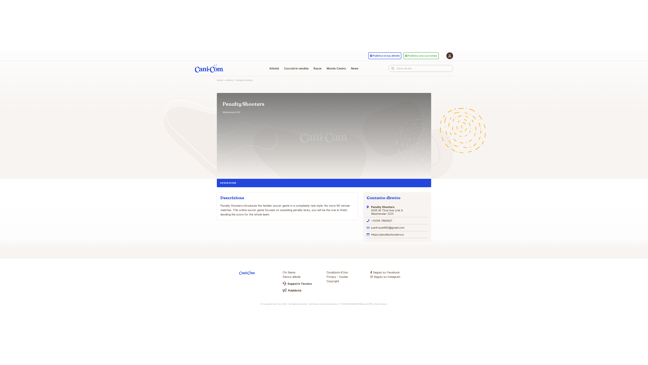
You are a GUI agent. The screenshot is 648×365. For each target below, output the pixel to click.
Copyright (333, 281)
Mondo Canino (336, 68)
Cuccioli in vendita (296, 68)
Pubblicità (294, 290)
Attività (274, 68)
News (354, 68)
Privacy (331, 276)
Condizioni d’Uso (337, 272)
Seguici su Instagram (386, 276)
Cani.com (209, 68)
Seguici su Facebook (386, 272)
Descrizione (228, 183)
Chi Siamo (289, 272)
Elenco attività (291, 276)
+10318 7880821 (381, 220)
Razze (318, 68)
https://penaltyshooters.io (387, 234)
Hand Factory (381, 304)
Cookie (343, 276)
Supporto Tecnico (299, 283)
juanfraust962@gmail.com (387, 227)
